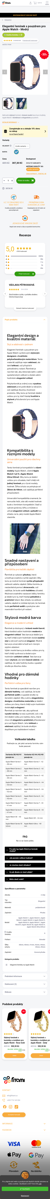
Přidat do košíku (23, 180)
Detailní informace (9, 122)
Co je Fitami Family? (16, 134)
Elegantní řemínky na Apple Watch (22, 965)
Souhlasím (26, 1189)
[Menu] (47, 3)
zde (40, 1184)
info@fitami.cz (12, 1096)
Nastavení (25, 1196)
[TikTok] (16, 1106)
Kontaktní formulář (14, 1115)
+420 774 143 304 (13, 1100)
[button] (45, 294)
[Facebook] (4, 1106)
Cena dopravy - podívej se (36, 174)
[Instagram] (10, 1106)
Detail (14, 1055)
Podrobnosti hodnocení (30, 40)
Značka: (6, 44)
